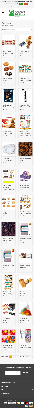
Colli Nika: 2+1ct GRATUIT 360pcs (8, 293)
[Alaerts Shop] (20, 13)
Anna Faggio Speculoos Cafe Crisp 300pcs (8, 52)
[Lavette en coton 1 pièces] (8, 149)
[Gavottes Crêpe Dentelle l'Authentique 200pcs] (25, 282)
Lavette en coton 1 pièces (7, 159)
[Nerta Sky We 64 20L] (25, 229)
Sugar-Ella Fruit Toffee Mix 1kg (8, 346)
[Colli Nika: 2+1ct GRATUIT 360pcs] (8, 282)
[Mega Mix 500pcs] (8, 202)
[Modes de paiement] (5, 403)
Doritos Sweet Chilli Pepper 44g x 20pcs (8, 106)
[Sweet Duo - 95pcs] (8, 309)
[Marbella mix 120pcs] (25, 42)
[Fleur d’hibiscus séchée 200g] (8, 229)
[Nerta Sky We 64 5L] (8, 256)
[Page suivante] (30, 357)
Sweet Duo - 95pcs (7, 319)
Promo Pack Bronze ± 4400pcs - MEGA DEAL (8, 186)
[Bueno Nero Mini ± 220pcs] (25, 256)
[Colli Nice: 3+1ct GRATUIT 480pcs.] (25, 202)
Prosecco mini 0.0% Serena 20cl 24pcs (25, 106)
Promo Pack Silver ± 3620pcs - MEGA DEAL (25, 133)
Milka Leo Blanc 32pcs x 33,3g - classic (25, 186)
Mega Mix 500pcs (6, 213)
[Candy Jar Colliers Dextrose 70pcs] (25, 336)
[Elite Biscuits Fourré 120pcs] (8, 122)
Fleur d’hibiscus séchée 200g (8, 239)
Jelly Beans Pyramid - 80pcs (25, 319)
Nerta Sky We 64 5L (8, 266)
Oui (21, 3)
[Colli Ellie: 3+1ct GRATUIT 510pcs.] (25, 69)
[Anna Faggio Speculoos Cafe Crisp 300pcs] (8, 42)
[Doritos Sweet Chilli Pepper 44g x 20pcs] (8, 95)
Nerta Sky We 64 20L (25, 239)
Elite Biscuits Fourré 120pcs (7, 132)
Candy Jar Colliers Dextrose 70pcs (25, 346)
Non (26, 3)
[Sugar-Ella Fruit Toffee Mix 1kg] (8, 336)
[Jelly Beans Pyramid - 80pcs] (25, 309)
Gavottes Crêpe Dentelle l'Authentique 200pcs (25, 293)
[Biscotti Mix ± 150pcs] (8, 69)
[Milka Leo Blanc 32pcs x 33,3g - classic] (25, 176)
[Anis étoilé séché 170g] (25, 149)
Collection (10, 26)
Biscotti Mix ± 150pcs (7, 79)
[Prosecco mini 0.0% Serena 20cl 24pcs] (25, 95)
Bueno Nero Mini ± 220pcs (25, 266)
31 (27, 357)
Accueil (3, 26)
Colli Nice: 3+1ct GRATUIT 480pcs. (25, 213)
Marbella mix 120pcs (24, 52)
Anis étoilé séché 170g (25, 159)
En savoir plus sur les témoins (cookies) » (17, 6)
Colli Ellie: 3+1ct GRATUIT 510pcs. (25, 79)
